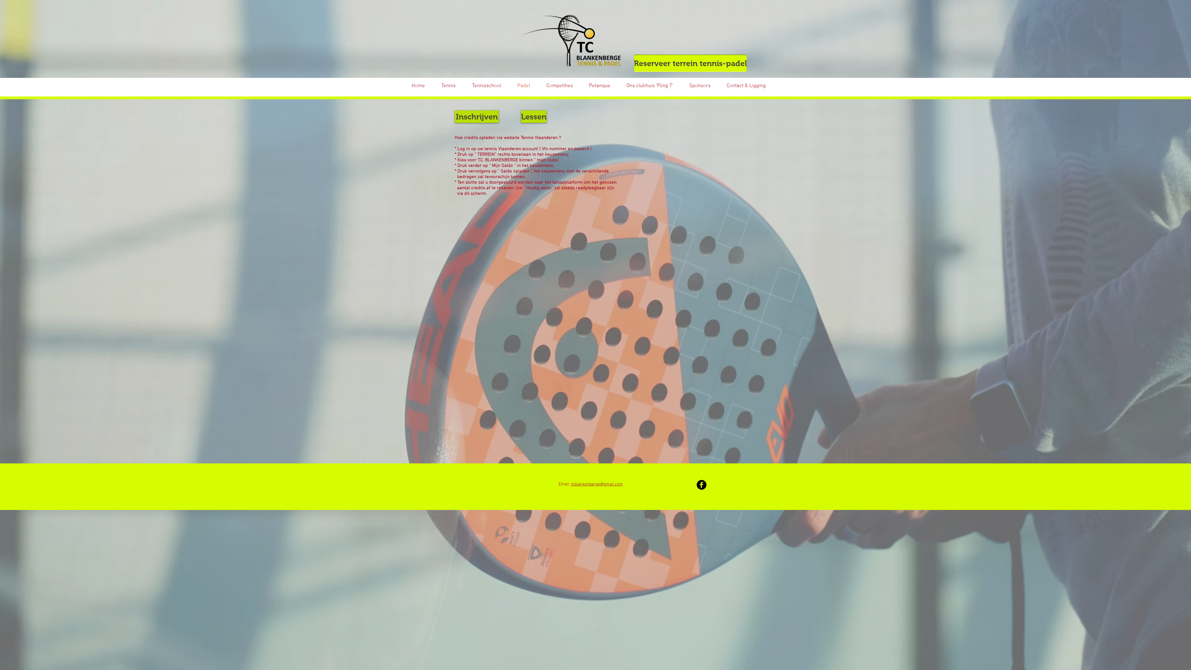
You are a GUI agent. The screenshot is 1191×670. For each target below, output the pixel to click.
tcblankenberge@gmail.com (597, 484)
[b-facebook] (702, 485)
